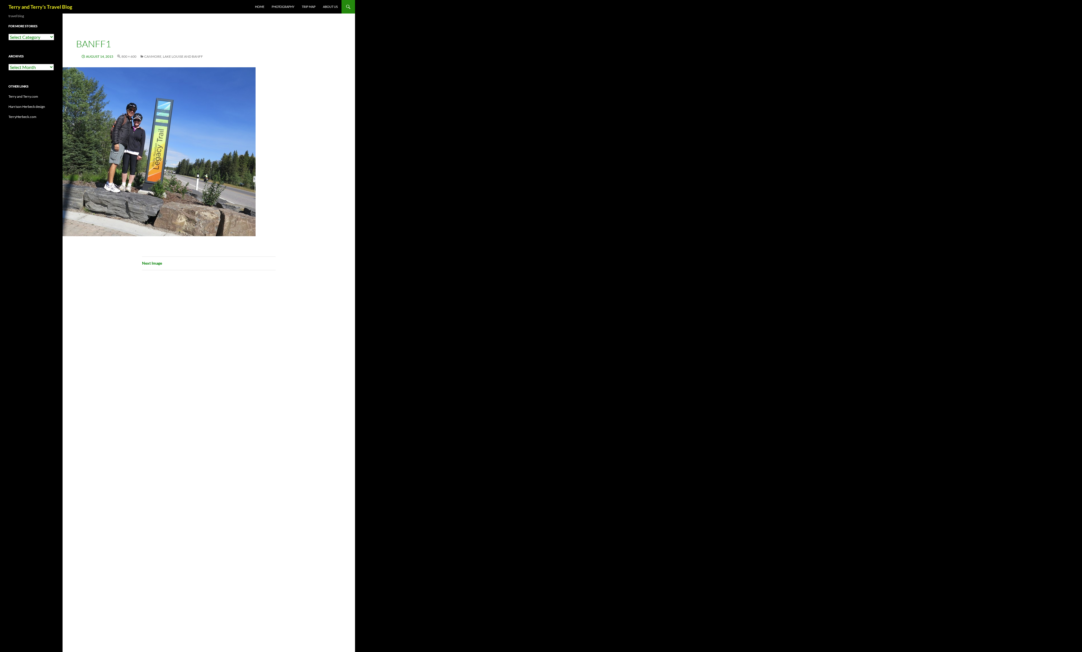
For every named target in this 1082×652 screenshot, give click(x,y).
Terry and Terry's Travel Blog (40, 7)
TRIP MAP (309, 6)
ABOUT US (330, 6)
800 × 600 (128, 56)
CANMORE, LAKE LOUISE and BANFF (173, 56)
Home (259, 6)
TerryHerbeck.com (22, 117)
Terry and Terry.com (23, 96)
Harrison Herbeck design (26, 106)
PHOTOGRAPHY (283, 6)
